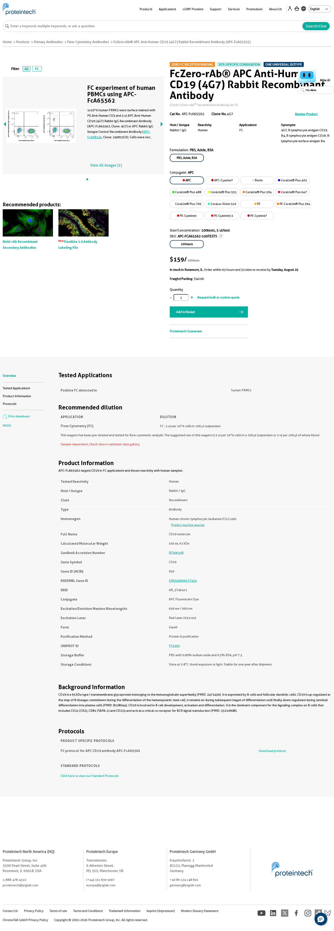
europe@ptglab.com (100, 885)
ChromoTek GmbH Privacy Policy (25, 920)
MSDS (7, 425)
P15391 (174, 646)
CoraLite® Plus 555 (223, 192)
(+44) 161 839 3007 (100, 880)
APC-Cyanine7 (223, 180)
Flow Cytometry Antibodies (88, 42)
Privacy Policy (33, 911)
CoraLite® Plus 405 (293, 180)
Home (7, 42)
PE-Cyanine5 (188, 215)
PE (258, 204)
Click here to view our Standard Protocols (90, 776)
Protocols (9, 404)
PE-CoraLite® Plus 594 (294, 204)
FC (37, 69)
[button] (320, 919)
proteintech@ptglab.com (20, 885)
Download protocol (272, 751)
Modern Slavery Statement (199, 911)
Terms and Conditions (88, 911)
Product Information (17, 396)
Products (23, 42)
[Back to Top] (307, 919)
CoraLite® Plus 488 (187, 192)
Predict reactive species (187, 525)
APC (188, 180)
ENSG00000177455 (183, 580)
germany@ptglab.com (185, 885)
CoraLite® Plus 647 (293, 192)
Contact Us (10, 911)
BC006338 (176, 552)
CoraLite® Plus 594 (258, 192)
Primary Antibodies (48, 42)
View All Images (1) (106, 165)
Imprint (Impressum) (161, 911)
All (26, 69)
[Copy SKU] (221, 236)
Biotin (258, 180)
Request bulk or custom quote (218, 297)
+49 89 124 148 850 (184, 880)
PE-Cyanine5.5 (223, 215)
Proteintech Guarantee (186, 331)
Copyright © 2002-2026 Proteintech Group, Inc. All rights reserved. (101, 920)
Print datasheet (18, 416)
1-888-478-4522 (14, 880)
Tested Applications (16, 388)
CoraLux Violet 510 (223, 204)
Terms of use (58, 911)
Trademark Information (124, 911)
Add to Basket (185, 312)
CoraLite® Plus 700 (187, 204)
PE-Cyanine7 (258, 215)
